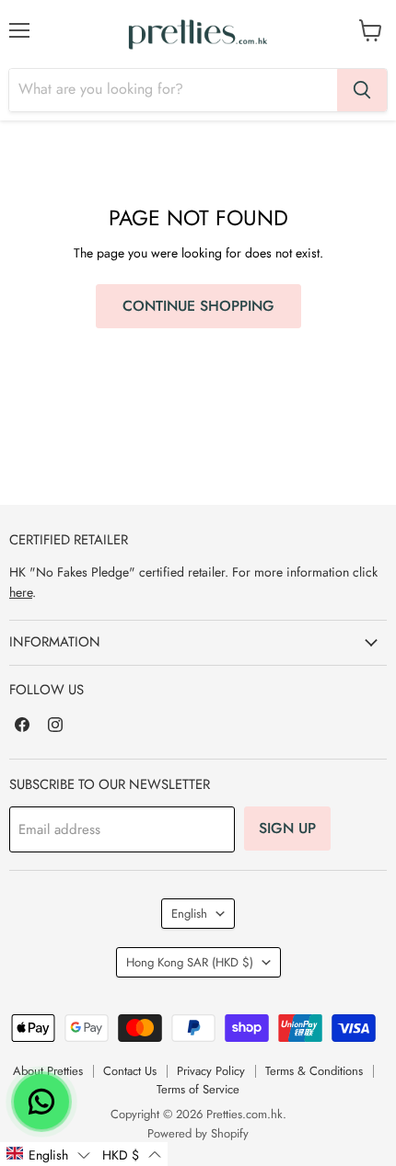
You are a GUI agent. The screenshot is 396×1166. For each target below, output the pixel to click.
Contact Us (130, 1071)
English (189, 913)
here (20, 592)
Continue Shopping (198, 305)
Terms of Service (198, 1089)
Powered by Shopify (198, 1133)
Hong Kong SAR (189, 962)
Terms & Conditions (314, 1071)
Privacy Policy (211, 1071)
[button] (48, 1154)
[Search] (362, 90)
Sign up (287, 828)
